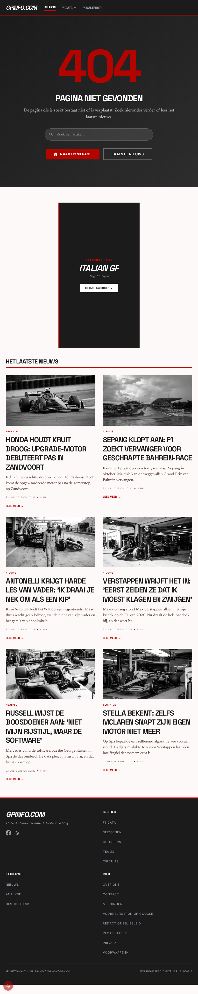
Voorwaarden (116, 952)
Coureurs (112, 842)
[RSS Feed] (17, 833)
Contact (111, 894)
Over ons (111, 884)
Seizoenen (112, 832)
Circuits (111, 861)
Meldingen (113, 904)
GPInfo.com (21, 7)
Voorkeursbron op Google (128, 913)
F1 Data (67, 8)
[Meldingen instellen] (8, 986)
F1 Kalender (92, 8)
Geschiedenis (18, 904)
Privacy (110, 943)
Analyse (13, 894)
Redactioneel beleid (122, 923)
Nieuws (50, 7)
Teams (108, 851)
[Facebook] (8, 833)
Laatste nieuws (128, 154)
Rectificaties (115, 933)
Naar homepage (76, 154)
